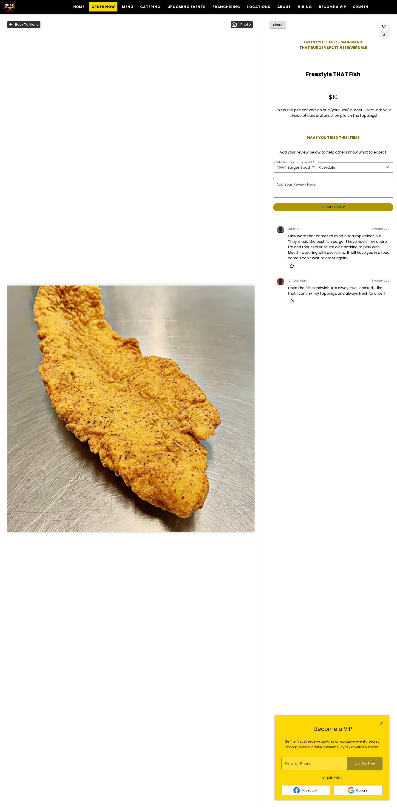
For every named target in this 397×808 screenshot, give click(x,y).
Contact (304, 17)
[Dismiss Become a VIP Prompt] (381, 723)
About (284, 6)
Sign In (361, 6)
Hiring (305, 6)
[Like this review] (293, 266)
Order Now (103, 6)
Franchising (226, 6)
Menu (127, 6)
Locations (258, 6)
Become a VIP (332, 6)
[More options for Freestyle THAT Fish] (384, 26)
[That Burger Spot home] (24, 7)
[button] (23, 24)
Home (79, 6)
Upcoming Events (186, 6)
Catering (150, 6)
